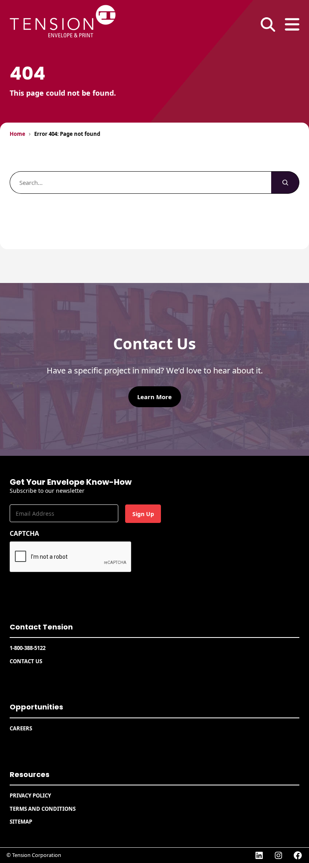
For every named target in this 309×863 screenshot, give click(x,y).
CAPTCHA (24, 533)
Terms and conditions (43, 808)
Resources (29, 774)
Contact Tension (41, 627)
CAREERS (21, 728)
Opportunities (36, 707)
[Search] (285, 182)
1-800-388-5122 (27, 648)
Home (17, 133)
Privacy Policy (30, 795)
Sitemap (21, 821)
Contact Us (26, 661)
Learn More (154, 397)
